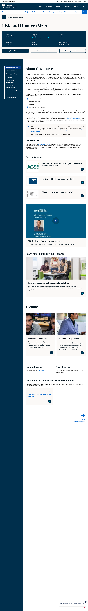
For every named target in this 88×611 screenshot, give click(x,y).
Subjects (27, 12)
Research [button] (58, 6)
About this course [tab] (12, 67)
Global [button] (76, 6)
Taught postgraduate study (54, 12)
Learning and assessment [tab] (10, 81)
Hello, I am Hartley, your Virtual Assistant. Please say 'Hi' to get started (72, 604)
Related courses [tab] (11, 97)
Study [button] (40, 6)
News (76, 1)
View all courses (18, 12)
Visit (61, 1)
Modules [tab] (9, 77)
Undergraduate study (38, 12)
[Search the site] (83, 6)
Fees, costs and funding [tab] (13, 91)
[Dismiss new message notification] (86, 602)
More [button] (84, 12)
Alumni (65, 1)
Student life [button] (49, 6)
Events (79, 1)
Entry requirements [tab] (12, 71)
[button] (56, 221)
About (58, 1)
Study (4, 12)
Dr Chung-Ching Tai (44, 144)
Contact (84, 1)
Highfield (41, 370)
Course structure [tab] (11, 74)
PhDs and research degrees (72, 12)
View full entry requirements (40, 38)
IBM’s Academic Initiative (74, 118)
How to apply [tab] (10, 94)
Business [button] (67, 6)
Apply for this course (14, 51)
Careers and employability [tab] (10, 86)
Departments (70, 1)
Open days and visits (71, 51)
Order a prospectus (43, 51)
